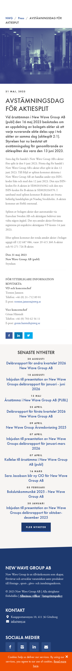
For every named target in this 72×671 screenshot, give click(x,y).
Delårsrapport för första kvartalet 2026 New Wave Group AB (36, 414)
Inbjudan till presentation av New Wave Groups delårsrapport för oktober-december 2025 (36, 512)
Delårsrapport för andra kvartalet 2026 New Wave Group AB (36, 365)
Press (21, 18)
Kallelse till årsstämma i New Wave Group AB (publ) (36, 462)
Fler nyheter (36, 527)
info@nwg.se (18, 621)
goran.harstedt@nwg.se (27, 323)
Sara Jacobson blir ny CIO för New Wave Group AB (36, 478)
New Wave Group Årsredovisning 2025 (36, 427)
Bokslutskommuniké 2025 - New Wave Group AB (36, 494)
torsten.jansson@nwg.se (27, 302)
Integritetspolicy (52, 596)
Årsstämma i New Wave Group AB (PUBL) (36, 400)
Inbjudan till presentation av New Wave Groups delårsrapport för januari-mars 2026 (36, 443)
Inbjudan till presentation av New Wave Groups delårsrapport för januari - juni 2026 (36, 384)
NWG (9, 18)
